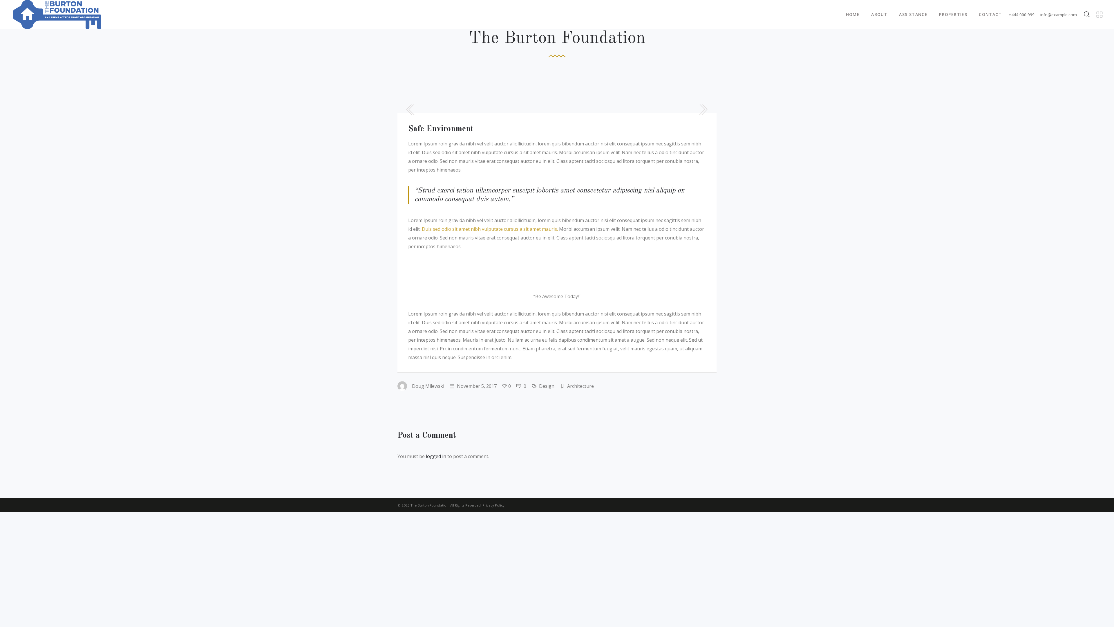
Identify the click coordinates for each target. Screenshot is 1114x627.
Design (546, 386)
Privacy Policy (493, 505)
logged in (436, 456)
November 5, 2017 (476, 386)
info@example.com (1058, 14)
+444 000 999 (1022, 14)
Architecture (580, 386)
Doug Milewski (428, 386)
